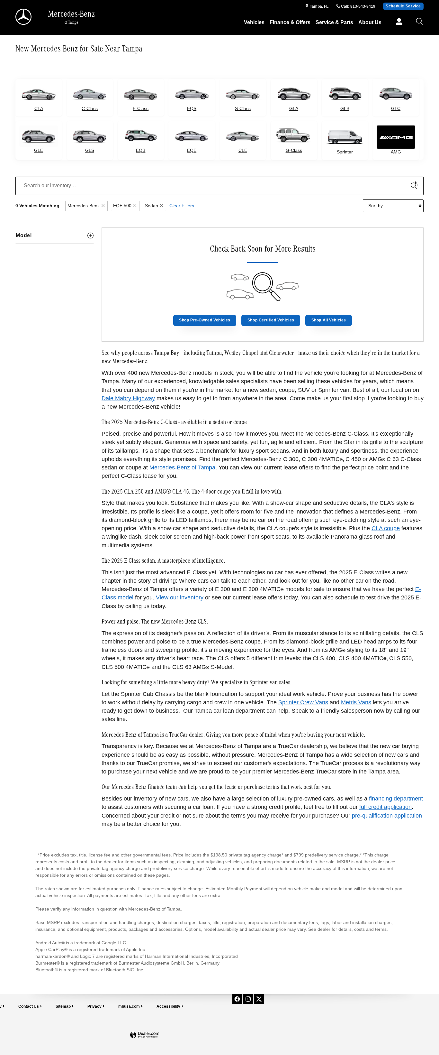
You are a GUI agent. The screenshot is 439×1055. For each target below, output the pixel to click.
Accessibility (168, 1006)
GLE (38, 150)
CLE (242, 150)
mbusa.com (129, 1006)
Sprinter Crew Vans (303, 702)
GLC (395, 108)
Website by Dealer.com (144, 1035)
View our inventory (179, 597)
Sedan (151, 205)
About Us (369, 22)
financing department (396, 798)
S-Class (243, 108)
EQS (191, 108)
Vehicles (254, 22)
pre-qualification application (387, 815)
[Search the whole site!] (420, 21)
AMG (396, 151)
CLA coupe (386, 528)
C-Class (90, 108)
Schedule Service (403, 6)
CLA (38, 108)
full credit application (385, 807)
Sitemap (63, 1006)
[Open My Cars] (397, 22)
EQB (140, 150)
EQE (191, 150)
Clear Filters (181, 205)
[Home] (23, 17)
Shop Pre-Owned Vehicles (204, 320)
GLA (293, 108)
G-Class (294, 150)
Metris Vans (356, 702)
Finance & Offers (290, 22)
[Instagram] (248, 999)
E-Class (140, 108)
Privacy (94, 1006)
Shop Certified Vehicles (270, 320)
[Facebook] (237, 999)
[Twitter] (259, 999)
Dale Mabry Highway (128, 398)
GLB (344, 108)
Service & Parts (334, 22)
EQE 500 (122, 205)
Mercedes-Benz (83, 205)
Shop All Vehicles (328, 320)
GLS (89, 150)
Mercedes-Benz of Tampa (182, 467)
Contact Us (28, 1006)
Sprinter (345, 151)
